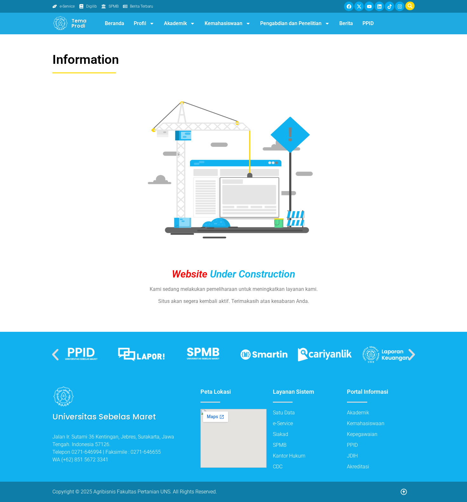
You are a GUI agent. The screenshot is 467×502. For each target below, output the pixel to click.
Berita (346, 23)
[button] (55, 354)
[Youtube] (369, 6)
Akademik (175, 23)
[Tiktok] (389, 6)
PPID (368, 23)
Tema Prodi (78, 23)
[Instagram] (399, 6)
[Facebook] (349, 6)
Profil (140, 23)
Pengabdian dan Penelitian (290, 23)
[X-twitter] (359, 6)
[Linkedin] (379, 6)
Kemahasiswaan (223, 23)
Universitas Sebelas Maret (104, 416)
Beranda (114, 23)
